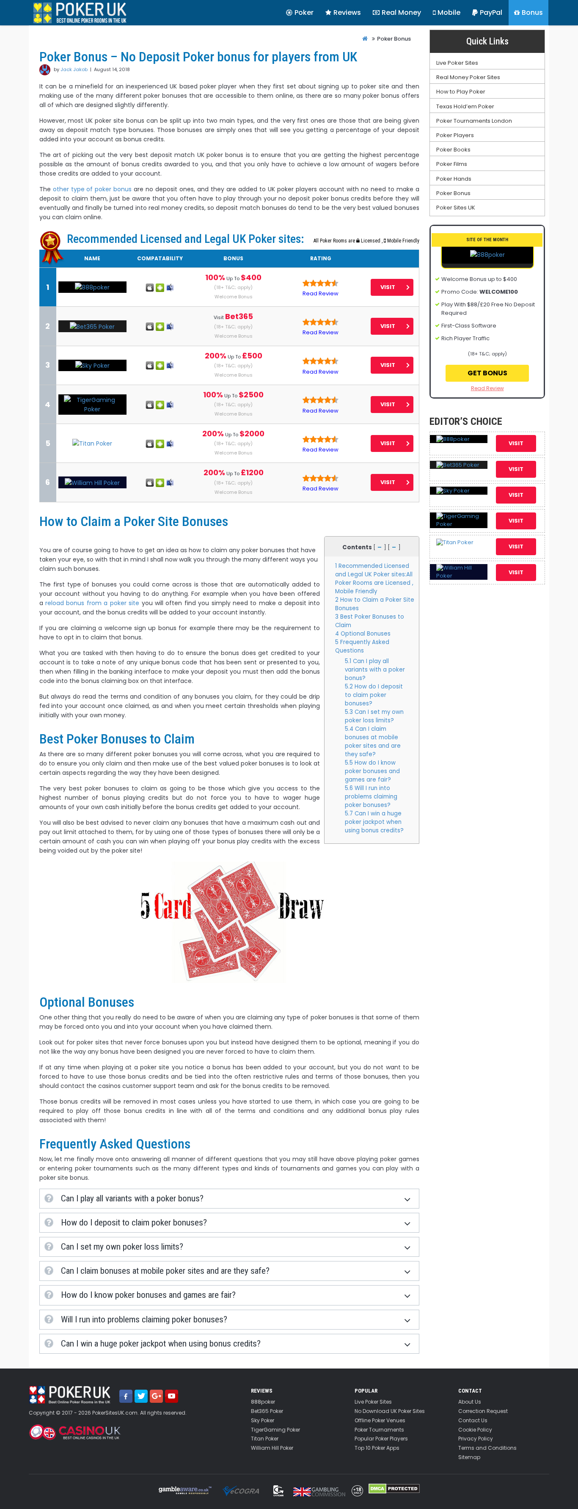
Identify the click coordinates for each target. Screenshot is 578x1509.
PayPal (491, 12)
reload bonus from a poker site (92, 603)
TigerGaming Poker (275, 1429)
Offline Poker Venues (380, 1420)
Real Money (401, 12)
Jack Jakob (74, 69)
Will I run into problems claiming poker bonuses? (371, 796)
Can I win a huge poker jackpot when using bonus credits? (374, 822)
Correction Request (483, 1411)
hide (379, 545)
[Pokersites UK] (80, 12)
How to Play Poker (460, 92)
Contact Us (472, 1420)
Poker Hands (453, 179)
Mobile (449, 12)
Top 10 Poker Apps (377, 1448)
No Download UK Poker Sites (390, 1411)
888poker (263, 1402)
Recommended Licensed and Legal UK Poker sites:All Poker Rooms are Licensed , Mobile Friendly (374, 578)
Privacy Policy (475, 1438)
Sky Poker (262, 1420)
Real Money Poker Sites (468, 77)
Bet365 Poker (267, 1411)
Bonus (532, 12)
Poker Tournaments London (474, 121)
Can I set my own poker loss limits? (374, 716)
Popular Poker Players (381, 1438)
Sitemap (469, 1457)
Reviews (347, 12)
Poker (304, 12)
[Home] (365, 38)
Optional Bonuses (363, 634)
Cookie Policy (475, 1429)
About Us (469, 1402)
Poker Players (455, 135)
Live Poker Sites (457, 63)
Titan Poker (264, 1438)
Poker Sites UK (455, 208)
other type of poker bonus (92, 189)
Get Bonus (487, 373)
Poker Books (453, 150)
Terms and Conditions (487, 1448)
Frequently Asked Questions (362, 646)
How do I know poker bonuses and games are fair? (372, 771)
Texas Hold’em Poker (465, 106)
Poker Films (451, 164)
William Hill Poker (272, 1448)
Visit (387, 287)
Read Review (321, 293)
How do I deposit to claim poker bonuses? (374, 695)
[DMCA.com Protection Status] (394, 1489)
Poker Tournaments (379, 1429)
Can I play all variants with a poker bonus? (375, 669)
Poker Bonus (453, 193)
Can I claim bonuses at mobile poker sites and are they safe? (373, 741)
